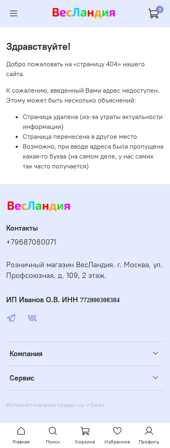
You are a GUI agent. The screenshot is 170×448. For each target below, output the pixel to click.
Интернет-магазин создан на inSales (55, 404)
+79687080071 (31, 242)
